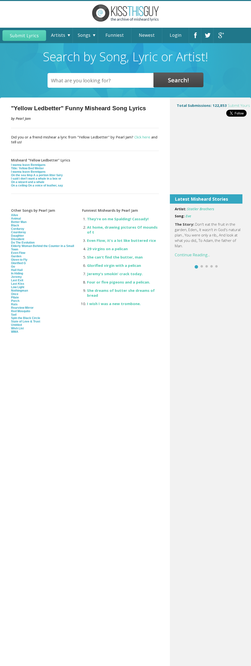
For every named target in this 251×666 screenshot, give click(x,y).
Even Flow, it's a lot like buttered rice (121, 240)
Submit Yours (239, 105)
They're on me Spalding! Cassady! (118, 218)
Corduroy (17, 229)
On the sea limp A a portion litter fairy (37, 175)
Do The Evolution (23, 242)
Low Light (17, 287)
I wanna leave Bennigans (28, 165)
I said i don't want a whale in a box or (36, 178)
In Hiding (17, 273)
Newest (147, 35)
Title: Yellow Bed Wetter (27, 168)
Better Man (18, 222)
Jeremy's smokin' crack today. (115, 273)
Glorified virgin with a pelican (114, 265)
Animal (16, 218)
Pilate (15, 297)
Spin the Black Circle (25, 318)
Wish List (17, 328)
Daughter (17, 235)
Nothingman (19, 290)
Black (15, 225)
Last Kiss (17, 283)
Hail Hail (17, 270)
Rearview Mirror (22, 307)
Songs (84, 35)
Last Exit (17, 280)
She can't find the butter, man (115, 257)
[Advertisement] (210, 158)
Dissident (17, 239)
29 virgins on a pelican (107, 248)
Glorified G (18, 263)
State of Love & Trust (25, 321)
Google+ (220, 35)
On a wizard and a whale (27, 182)
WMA (14, 331)
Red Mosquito (20, 311)
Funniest (114, 35)
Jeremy (16, 277)
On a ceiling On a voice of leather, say (37, 185)
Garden (16, 256)
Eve (188, 215)
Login (175, 35)
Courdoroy (18, 232)
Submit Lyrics (24, 35)
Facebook (196, 35)
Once (14, 294)
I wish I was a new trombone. (114, 303)
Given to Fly (19, 259)
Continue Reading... (192, 255)
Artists (58, 35)
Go (13, 266)
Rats (14, 304)
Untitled (16, 325)
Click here (142, 137)
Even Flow (18, 253)
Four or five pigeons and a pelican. (118, 282)
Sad (13, 314)
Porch (15, 301)
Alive (14, 215)
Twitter (208, 35)
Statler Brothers (200, 208)
